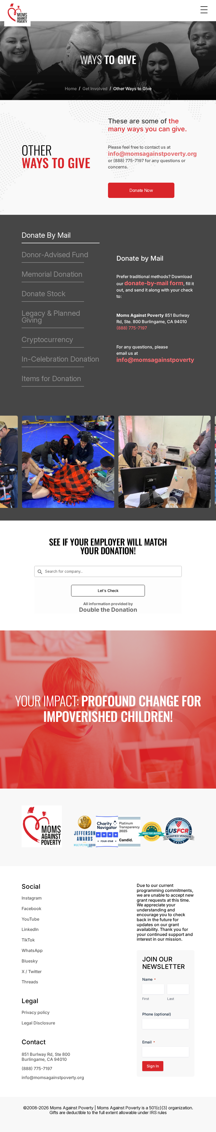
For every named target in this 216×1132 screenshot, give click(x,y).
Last (170, 999)
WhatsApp (32, 950)
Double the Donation (108, 609)
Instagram (32, 898)
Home (71, 88)
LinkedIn (30, 929)
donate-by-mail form (153, 283)
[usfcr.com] (178, 832)
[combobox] (108, 571)
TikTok (28, 939)
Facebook (31, 908)
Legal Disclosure (38, 1023)
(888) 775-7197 (128, 160)
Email (148, 1042)
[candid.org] (129, 832)
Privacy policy (36, 1012)
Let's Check (108, 590)
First (145, 999)
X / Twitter (32, 971)
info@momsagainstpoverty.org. (161, 359)
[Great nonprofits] (151, 832)
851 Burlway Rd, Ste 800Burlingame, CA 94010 (46, 1057)
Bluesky (30, 961)
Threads (30, 981)
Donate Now (141, 190)
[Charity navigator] (107, 832)
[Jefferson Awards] (84, 832)
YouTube (30, 919)
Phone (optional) (156, 1014)
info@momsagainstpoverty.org (152, 153)
